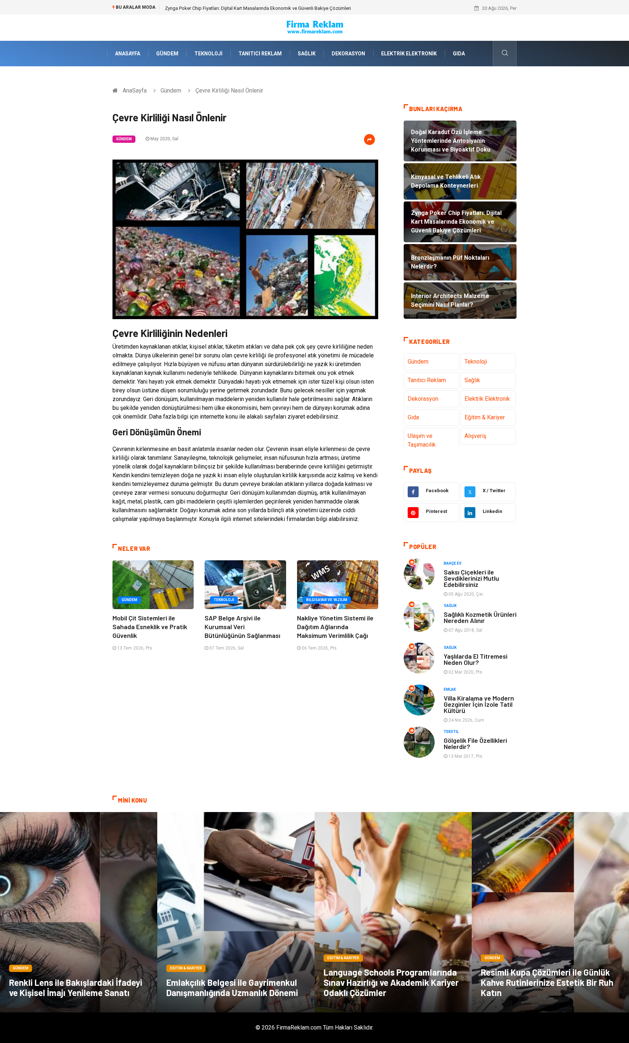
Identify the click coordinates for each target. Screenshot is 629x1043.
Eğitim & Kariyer (484, 417)
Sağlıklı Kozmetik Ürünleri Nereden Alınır (480, 617)
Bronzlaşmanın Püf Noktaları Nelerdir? (204, 8)
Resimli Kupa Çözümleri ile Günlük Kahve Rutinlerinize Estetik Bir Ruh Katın (547, 982)
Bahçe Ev (453, 563)
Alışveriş (475, 435)
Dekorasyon (348, 53)
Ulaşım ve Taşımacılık (422, 440)
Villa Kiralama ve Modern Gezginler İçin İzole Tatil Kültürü (479, 704)
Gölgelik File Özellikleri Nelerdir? (475, 743)
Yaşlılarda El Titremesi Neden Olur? (475, 659)
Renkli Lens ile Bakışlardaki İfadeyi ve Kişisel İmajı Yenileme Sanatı (75, 987)
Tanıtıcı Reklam (260, 53)
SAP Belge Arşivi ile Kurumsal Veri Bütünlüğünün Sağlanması (242, 626)
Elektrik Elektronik (409, 53)
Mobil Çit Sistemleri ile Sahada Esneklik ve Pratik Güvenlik (149, 626)
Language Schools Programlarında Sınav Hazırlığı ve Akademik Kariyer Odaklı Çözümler (391, 982)
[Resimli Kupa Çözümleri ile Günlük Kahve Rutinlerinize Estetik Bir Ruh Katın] (550, 912)
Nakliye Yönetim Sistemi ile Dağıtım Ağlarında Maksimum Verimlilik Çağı (335, 626)
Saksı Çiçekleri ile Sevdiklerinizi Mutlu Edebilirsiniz (471, 578)
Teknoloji (208, 53)
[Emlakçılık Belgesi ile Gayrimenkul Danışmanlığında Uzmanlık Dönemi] (235, 912)
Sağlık (307, 53)
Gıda (459, 53)
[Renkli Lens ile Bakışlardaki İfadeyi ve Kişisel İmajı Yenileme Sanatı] (78, 912)
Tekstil (451, 732)
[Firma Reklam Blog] (314, 27)
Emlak (450, 689)
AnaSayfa (127, 53)
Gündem (167, 53)
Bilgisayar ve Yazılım (326, 600)
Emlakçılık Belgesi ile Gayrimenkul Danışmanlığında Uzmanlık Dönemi (232, 987)
